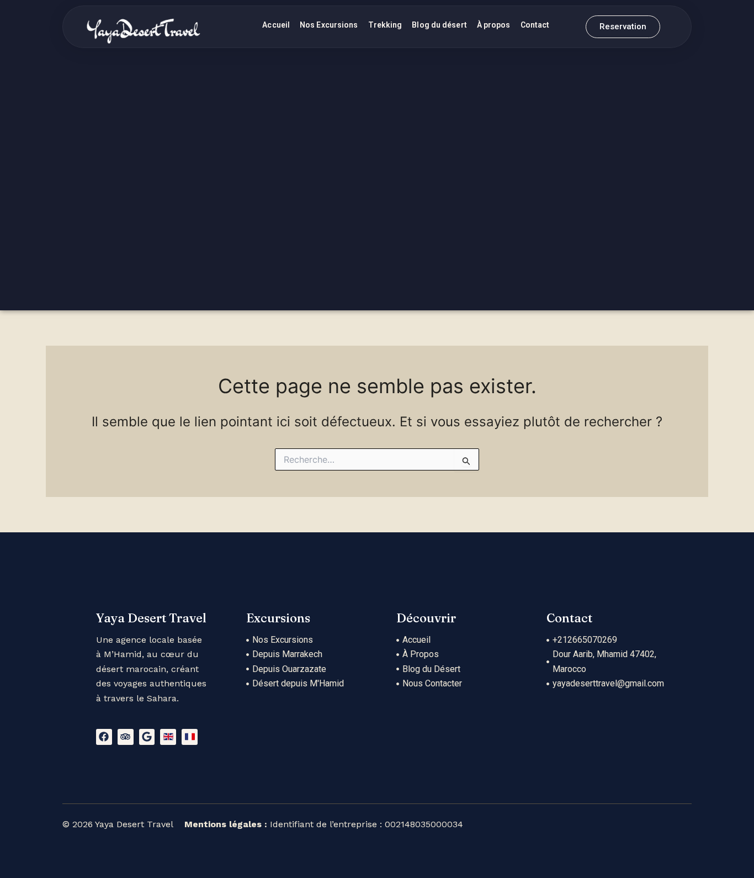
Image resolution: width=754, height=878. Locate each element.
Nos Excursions (329, 24)
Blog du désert (439, 24)
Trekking (385, 24)
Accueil (276, 24)
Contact (535, 24)
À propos (494, 24)
